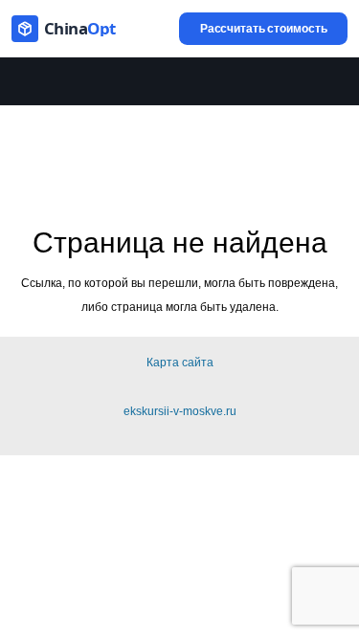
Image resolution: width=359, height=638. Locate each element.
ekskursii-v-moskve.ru (179, 411)
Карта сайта (179, 362)
